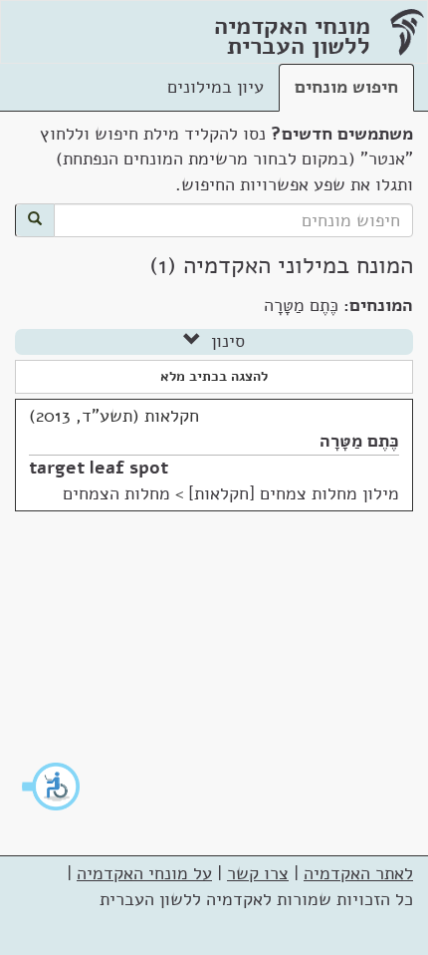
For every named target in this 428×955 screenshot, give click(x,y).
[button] (52, 786)
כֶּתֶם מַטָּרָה (359, 441)
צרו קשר (258, 873)
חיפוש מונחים (346, 87)
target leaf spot (98, 467)
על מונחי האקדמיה (144, 873)
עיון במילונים (215, 87)
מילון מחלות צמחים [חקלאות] (293, 493)
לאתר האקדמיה (358, 873)
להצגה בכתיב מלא (214, 376)
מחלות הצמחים (116, 493)
